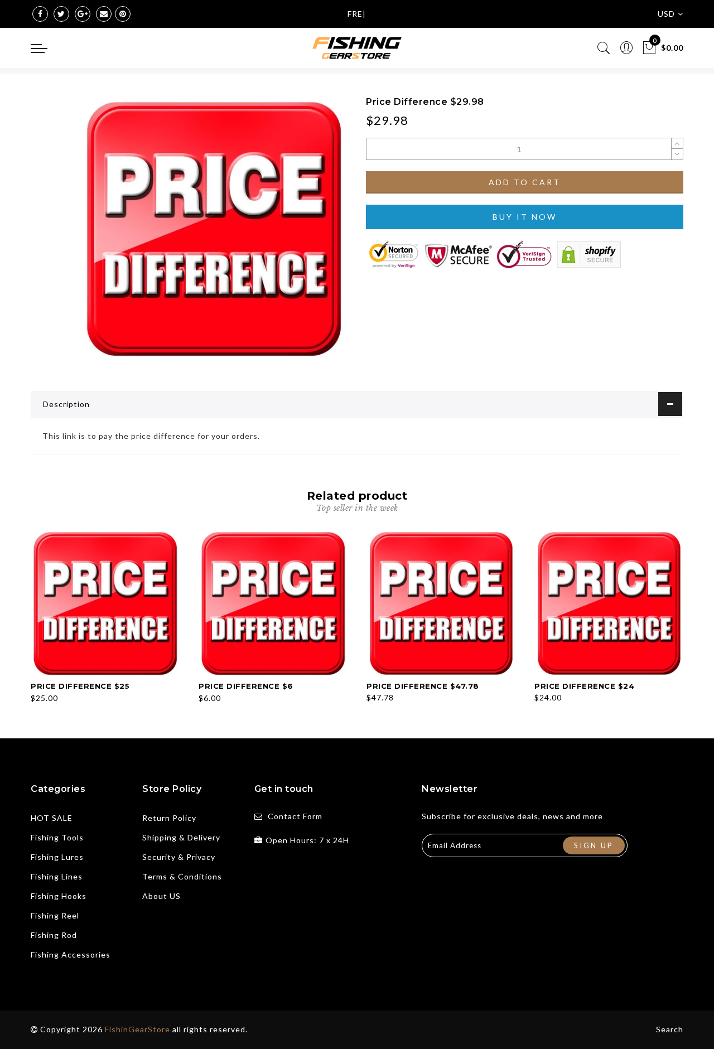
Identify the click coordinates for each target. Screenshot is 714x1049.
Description (66, 404)
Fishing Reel (55, 915)
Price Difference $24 (584, 685)
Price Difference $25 (80, 685)
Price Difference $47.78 (422, 685)
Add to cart (525, 182)
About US (161, 896)
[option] (106, 617)
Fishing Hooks (58, 896)
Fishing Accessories (70, 954)
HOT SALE (52, 818)
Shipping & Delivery (181, 837)
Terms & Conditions (182, 876)
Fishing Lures (57, 857)
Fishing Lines (57, 876)
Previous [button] (23, 615)
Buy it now (525, 216)
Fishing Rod (54, 935)
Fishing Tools (57, 837)
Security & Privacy (178, 857)
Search (669, 1029)
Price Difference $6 (246, 685)
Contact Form (295, 816)
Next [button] (676, 614)
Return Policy (169, 818)
